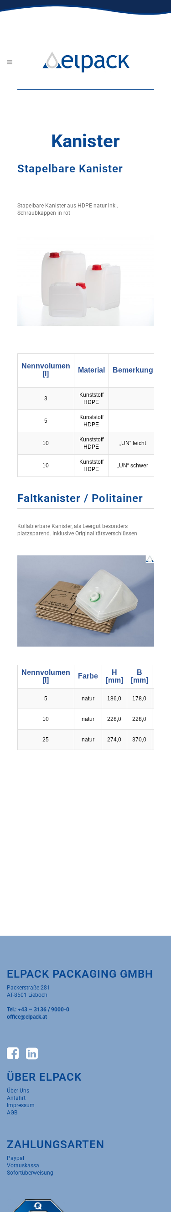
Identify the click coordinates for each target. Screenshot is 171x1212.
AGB (12, 1112)
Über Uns (18, 1091)
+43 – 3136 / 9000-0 (43, 1009)
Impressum (21, 1105)
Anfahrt (16, 1098)
